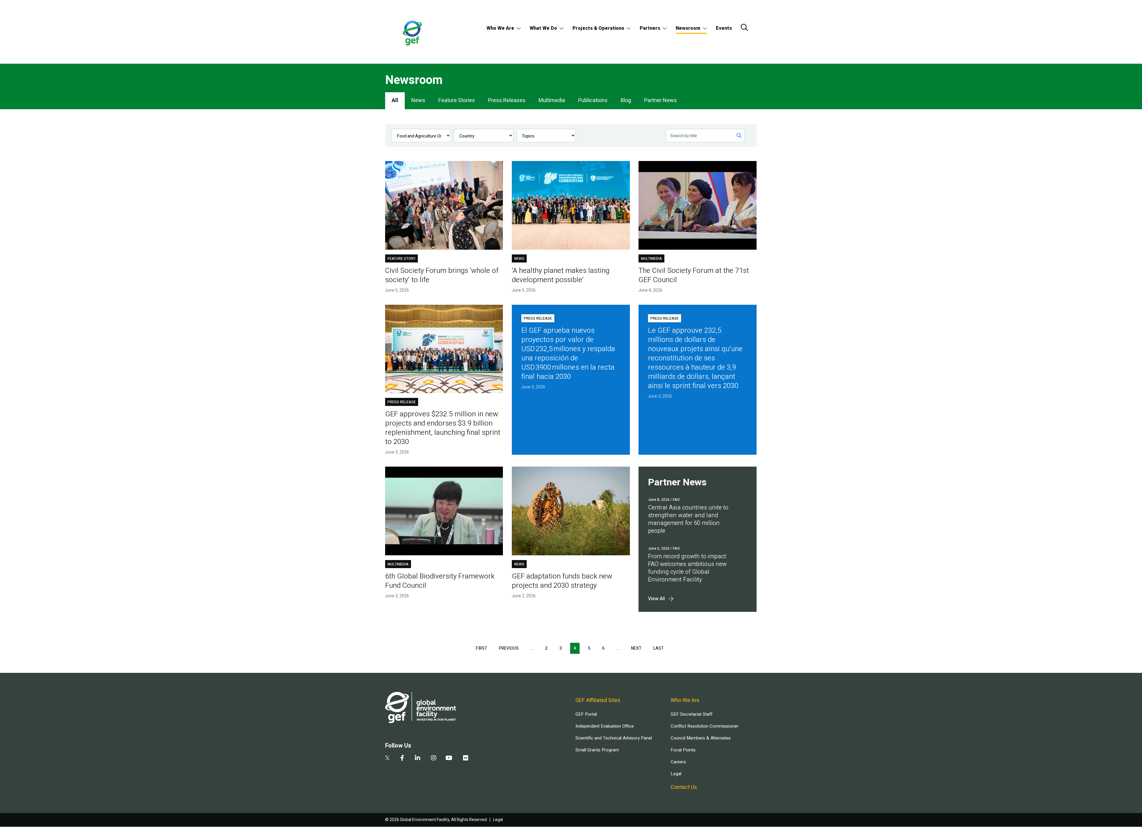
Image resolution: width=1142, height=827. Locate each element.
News (418, 100)
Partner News (660, 100)
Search (744, 27)
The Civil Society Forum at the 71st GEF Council (694, 275)
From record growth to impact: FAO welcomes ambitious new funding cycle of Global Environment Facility (687, 568)
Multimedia (552, 100)
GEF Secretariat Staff (691, 714)
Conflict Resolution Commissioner (704, 726)
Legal (676, 773)
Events (724, 28)
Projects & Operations (598, 28)
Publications (593, 100)
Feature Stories (456, 100)
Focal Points (683, 750)
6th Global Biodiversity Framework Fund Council (440, 581)
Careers (678, 762)
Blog (626, 100)
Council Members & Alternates (701, 738)
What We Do (543, 28)
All (395, 100)
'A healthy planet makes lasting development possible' (560, 275)
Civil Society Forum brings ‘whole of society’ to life (441, 275)
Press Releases (506, 100)
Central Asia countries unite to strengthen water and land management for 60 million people (688, 519)
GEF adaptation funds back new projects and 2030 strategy (562, 581)
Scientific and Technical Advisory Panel (613, 738)
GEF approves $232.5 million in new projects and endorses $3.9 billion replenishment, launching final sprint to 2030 (442, 428)
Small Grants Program (597, 750)
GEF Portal (586, 714)
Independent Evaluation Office (604, 726)
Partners (650, 28)
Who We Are (500, 28)
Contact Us (684, 787)
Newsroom (688, 28)
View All (656, 598)
